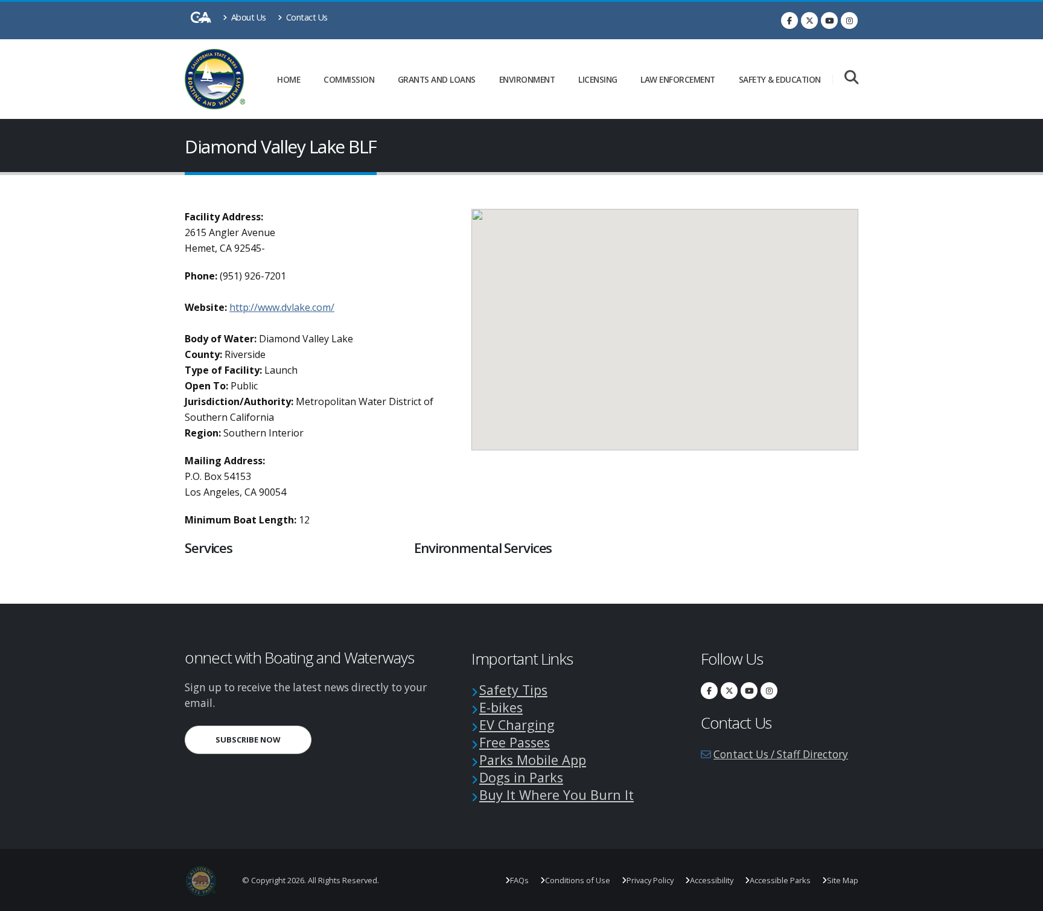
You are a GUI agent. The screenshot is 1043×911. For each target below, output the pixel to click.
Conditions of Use (577, 880)
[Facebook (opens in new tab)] (789, 20)
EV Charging (517, 725)
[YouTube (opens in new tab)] (829, 20)
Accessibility (711, 880)
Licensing (597, 79)
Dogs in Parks (521, 777)
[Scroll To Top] (1022, 897)
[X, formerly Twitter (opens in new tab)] (809, 20)
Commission (349, 79)
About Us (247, 17)
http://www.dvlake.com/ (281, 307)
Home (288, 79)
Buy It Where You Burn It (556, 795)
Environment (527, 79)
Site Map (842, 880)
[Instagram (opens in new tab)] (849, 20)
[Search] (851, 78)
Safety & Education (780, 79)
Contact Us (306, 17)
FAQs (519, 880)
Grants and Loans (437, 79)
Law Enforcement (677, 79)
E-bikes (501, 707)
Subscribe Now (263, 739)
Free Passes (514, 742)
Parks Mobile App (532, 760)
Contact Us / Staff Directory (780, 754)
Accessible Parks (780, 880)
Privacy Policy (650, 880)
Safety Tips (513, 689)
